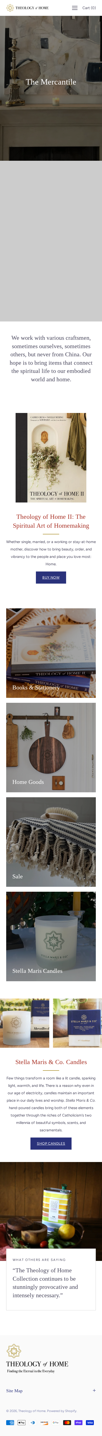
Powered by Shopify (61, 1411)
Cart (89, 8)
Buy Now (51, 577)
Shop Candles (51, 1143)
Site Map (14, 1390)
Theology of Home (32, 1411)
